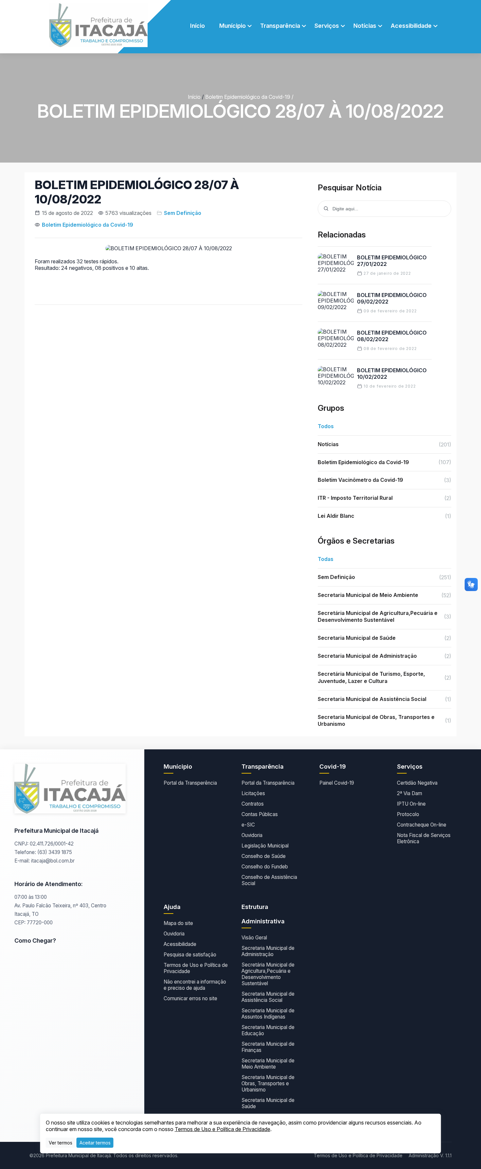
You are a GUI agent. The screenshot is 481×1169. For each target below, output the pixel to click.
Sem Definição (182, 213)
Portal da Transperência (190, 783)
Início (197, 25)
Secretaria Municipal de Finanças (267, 1047)
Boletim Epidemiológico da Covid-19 (247, 97)
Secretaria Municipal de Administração (267, 951)
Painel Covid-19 (336, 783)
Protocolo (408, 814)
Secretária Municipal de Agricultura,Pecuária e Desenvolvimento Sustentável (267, 974)
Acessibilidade (180, 944)
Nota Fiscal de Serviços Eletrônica (424, 838)
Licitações (253, 793)
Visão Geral (254, 937)
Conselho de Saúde (263, 856)
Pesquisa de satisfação (190, 954)
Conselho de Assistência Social (269, 880)
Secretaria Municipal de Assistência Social (267, 997)
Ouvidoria (251, 835)
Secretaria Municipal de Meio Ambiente (267, 1063)
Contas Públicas (259, 814)
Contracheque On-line (421, 825)
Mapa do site (178, 923)
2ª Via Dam (409, 793)
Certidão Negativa (417, 783)
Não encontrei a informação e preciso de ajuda (195, 985)
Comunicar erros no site (190, 998)
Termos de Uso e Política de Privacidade (196, 968)
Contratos (252, 804)
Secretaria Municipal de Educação (267, 1030)
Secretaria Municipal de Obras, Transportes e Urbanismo (267, 1083)
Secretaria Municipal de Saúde (267, 1103)
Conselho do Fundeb (264, 867)
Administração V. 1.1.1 (430, 1155)
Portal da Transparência (267, 783)
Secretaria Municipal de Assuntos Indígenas (267, 1013)
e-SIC (248, 825)
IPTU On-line (411, 804)
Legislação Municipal (265, 846)
